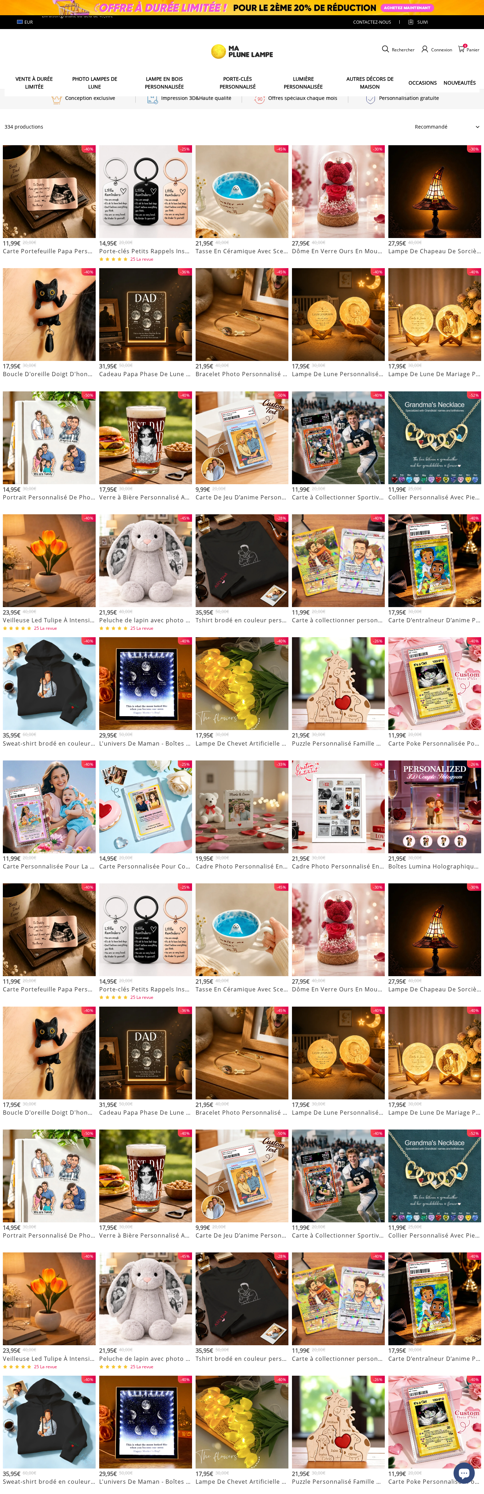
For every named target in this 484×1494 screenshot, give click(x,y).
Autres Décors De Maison (370, 82)
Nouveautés (460, 82)
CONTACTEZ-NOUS (372, 22)
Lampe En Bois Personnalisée (164, 82)
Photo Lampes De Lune (94, 82)
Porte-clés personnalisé (238, 82)
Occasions (423, 82)
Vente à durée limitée (34, 82)
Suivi (422, 22)
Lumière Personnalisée (303, 82)
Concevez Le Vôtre (49, 259)
